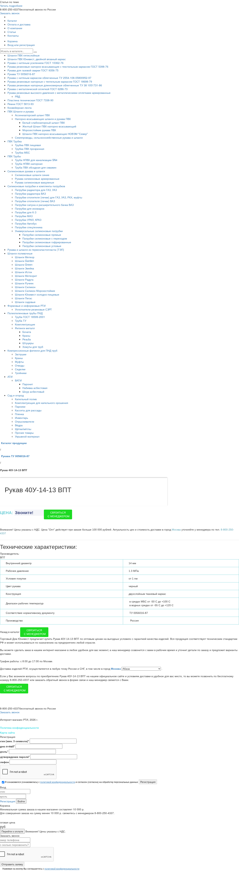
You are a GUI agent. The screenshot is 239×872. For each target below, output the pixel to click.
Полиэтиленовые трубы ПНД (25, 313)
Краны (26, 335)
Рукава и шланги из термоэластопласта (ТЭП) (35, 249)
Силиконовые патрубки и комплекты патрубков (36, 186)
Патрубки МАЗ (23, 216)
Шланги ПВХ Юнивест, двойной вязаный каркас (36, 59)
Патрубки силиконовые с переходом (44, 238)
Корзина (12, 41)
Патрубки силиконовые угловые (41, 246)
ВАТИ (18, 380)
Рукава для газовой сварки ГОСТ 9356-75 (32, 70)
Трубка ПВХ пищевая (28, 145)
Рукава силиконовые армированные (37, 178)
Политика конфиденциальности (19, 727)
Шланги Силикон (25, 287)
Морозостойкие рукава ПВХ (39, 130)
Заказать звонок (9, 13)
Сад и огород (15, 395)
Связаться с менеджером (58, 514)
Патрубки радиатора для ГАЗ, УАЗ (36, 190)
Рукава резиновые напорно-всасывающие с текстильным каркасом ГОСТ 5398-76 (57, 66)
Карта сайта (7, 732)
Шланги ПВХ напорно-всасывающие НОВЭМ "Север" (55, 134)
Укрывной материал (27, 436)
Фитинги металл (25, 328)
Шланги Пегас (23, 298)
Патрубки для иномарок (29, 208)
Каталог (12, 20)
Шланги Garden (24, 261)
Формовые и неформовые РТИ (26, 305)
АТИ (10, 376)
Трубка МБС (22, 152)
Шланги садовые (25, 302)
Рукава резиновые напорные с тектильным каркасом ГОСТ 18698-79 (49, 81)
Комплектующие (25, 324)
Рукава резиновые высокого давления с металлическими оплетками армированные (59, 93)
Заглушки (20, 354)
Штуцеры (28, 343)
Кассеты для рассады (28, 410)
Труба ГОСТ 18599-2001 (30, 317)
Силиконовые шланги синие (32, 175)
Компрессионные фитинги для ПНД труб (32, 350)
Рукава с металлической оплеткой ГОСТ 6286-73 (37, 89)
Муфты (19, 362)
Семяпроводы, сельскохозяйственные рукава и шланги (49, 137)
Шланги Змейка (24, 268)
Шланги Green (23, 264)
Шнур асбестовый (33, 391)
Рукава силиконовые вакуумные (34, 182)
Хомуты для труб (32, 347)
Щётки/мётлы (23, 429)
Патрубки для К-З (25, 212)
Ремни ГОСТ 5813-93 (20, 104)
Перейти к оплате (12, 831)
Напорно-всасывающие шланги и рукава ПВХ (43, 119)
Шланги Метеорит (26, 276)
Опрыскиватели (24, 421)
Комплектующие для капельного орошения (41, 403)
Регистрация (7, 801)
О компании (14, 28)
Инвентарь (21, 418)
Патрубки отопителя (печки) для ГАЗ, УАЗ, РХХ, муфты (48, 197)
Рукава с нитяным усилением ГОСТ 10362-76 (35, 63)
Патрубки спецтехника (28, 227)
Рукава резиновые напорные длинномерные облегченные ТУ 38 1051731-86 (54, 85)
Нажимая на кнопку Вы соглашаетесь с (40, 868)
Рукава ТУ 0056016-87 (21, 74)
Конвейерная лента (19, 107)
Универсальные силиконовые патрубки (39, 231)
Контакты (13, 35)
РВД (17, 96)
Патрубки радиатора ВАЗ (30, 193)
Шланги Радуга (24, 279)
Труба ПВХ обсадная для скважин (35, 167)
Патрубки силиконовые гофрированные (46, 242)
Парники (20, 406)
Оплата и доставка (18, 24)
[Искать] (35, 52)
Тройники (21, 373)
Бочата (26, 332)
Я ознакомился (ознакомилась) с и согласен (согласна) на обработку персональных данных (71, 781)
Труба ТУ (20, 320)
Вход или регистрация (21, 45)
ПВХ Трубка (14, 141)
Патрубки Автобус (26, 223)
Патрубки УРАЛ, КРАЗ (28, 220)
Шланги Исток (23, 272)
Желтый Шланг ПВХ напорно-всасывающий (49, 126)
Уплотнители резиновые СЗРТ (33, 309)
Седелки (20, 369)
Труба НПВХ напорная (29, 164)
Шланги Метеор (24, 257)
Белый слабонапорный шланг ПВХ (43, 122)
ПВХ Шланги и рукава (20, 111)
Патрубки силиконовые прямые (41, 234)
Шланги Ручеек (24, 283)
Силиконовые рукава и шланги (26, 171)
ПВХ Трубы (14, 156)
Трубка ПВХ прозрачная (29, 149)
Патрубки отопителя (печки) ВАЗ (35, 201)
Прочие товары (24, 433)
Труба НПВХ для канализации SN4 (36, 160)
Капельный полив (26, 399)
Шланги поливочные (19, 253)
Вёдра (19, 425)
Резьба (26, 339)
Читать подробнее (11, 5)
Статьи (11, 32)
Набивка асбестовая (34, 388)
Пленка (19, 414)
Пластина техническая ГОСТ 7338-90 (30, 100)
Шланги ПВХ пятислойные (23, 55)
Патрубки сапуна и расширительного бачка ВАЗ (44, 205)
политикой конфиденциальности (57, 781)
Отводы (19, 365)
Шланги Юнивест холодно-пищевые (37, 294)
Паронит (27, 384)
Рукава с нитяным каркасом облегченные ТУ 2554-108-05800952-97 (49, 78)
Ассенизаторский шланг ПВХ (32, 115)
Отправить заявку (12, 864)
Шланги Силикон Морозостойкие (35, 291)
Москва (116, 668)
